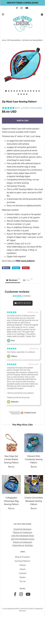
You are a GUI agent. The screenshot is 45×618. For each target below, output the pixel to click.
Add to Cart (22, 120)
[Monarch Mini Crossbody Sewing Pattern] (33, 442)
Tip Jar (22, 581)
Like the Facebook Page (22, 535)
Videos (22, 565)
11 (33, 91)
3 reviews (25, 108)
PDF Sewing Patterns (14, 40)
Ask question (36, 108)
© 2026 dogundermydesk (10, 608)
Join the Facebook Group (22, 539)
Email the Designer (22, 529)
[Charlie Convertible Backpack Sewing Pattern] (33, 484)
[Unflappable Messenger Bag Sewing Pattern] (11, 484)
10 (30, 91)
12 (36, 91)
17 (26, 94)
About (22, 569)
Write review (24, 303)
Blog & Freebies (22, 557)
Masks (22, 577)
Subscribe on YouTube (22, 545)
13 (39, 91)
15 (21, 94)
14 (18, 94)
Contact (22, 573)
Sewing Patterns (22, 561)
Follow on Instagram (22, 532)
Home (4, 40)
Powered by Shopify (26, 608)
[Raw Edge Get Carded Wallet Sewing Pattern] (11, 442)
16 (24, 94)
